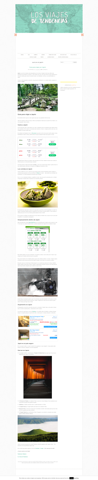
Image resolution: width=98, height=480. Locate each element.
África (22, 54)
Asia (29, 54)
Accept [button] (71, 478)
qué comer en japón (35, 462)
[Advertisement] (49, 43)
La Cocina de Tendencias (23, 456)
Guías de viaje (63, 54)
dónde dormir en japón (40, 461)
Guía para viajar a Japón (51, 461)
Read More (76, 478)
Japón (29, 461)
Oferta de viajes (52, 54)
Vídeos (41, 56)
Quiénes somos (51, 56)
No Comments (44, 69)
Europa (43, 54)
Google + (42, 448)
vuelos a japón (50, 462)
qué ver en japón (43, 462)
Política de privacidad (63, 56)
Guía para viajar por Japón (37, 67)
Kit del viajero (33, 56)
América (36, 54)
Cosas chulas (73, 54)
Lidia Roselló (32, 69)
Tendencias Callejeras (22, 454)
